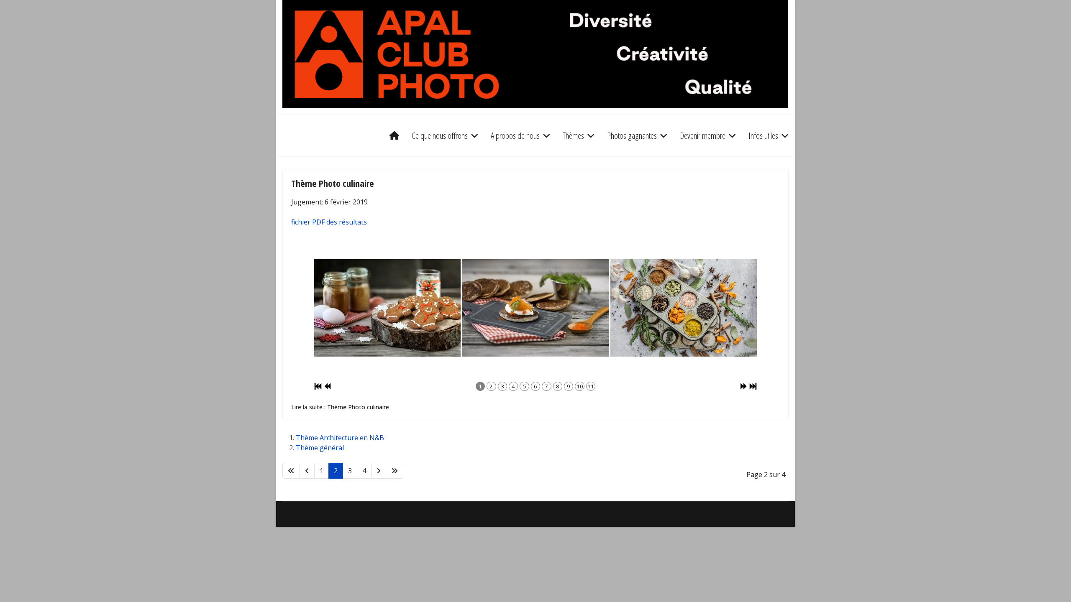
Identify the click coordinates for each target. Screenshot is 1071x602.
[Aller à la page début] (291, 471)
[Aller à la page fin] (394, 471)
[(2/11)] (535, 308)
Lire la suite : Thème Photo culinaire (340, 407)
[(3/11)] (683, 308)
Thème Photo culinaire (332, 183)
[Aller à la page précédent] (307, 471)
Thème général (320, 447)
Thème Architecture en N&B (340, 437)
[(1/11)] (387, 308)
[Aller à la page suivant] (378, 471)
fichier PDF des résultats (329, 222)
